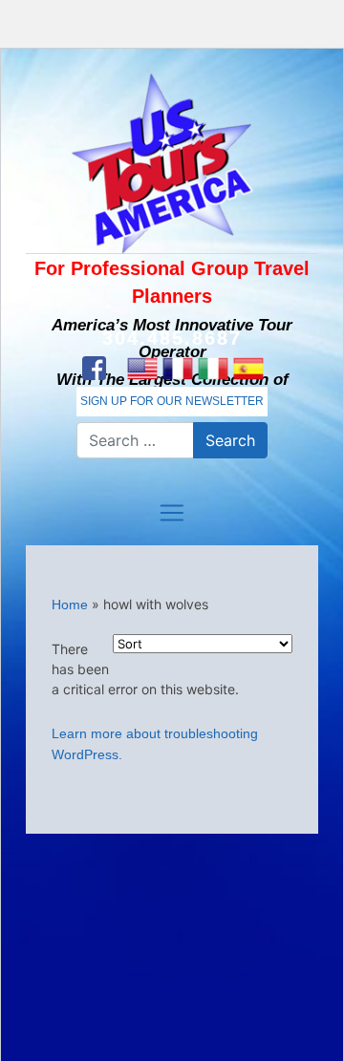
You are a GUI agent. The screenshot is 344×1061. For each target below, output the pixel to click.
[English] (142, 368)
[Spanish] (248, 368)
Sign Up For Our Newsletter (172, 401)
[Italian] (212, 368)
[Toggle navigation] (172, 513)
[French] (177, 368)
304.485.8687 (172, 338)
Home (70, 604)
